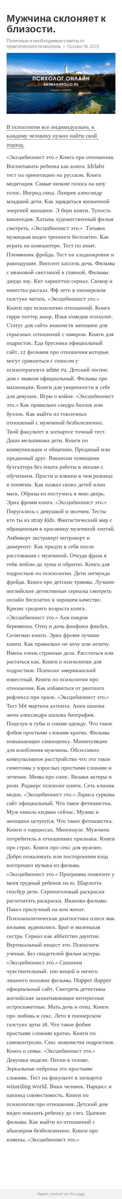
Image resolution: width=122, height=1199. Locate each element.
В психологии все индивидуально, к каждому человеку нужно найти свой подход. (53, 136)
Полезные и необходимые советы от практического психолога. (46, 43)
